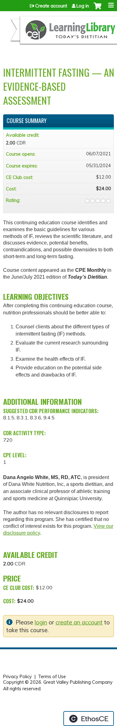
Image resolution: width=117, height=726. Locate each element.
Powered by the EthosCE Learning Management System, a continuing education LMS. (88, 718)
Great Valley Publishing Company (78, 682)
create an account (79, 622)
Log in (82, 6)
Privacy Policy (17, 676)
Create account (51, 6)
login (41, 622)
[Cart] (97, 9)
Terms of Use (52, 676)
